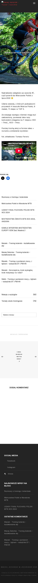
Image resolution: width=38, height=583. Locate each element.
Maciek (4, 243)
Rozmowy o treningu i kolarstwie (15, 197)
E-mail (19, 352)
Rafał (4, 279)
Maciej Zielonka (8, 252)
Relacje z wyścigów (9, 294)
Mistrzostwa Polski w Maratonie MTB (17, 203)
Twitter (19, 356)
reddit (19, 359)
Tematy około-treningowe (12, 301)
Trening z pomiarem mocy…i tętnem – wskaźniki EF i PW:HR (16, 542)
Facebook (19, 354)
